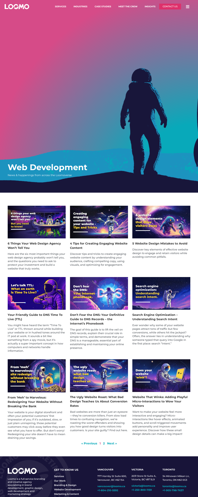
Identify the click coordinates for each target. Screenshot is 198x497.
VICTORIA (137, 469)
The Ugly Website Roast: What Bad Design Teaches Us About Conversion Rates (98, 401)
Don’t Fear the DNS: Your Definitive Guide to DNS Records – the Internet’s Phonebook (97, 319)
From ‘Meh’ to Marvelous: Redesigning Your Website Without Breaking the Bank (35, 402)
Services (60, 6)
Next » (112, 443)
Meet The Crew (127, 6)
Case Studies (103, 6)
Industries (80, 6)
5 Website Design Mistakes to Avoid (159, 243)
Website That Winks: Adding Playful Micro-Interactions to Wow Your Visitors (160, 401)
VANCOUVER (105, 469)
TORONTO (168, 469)
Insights (150, 6)
